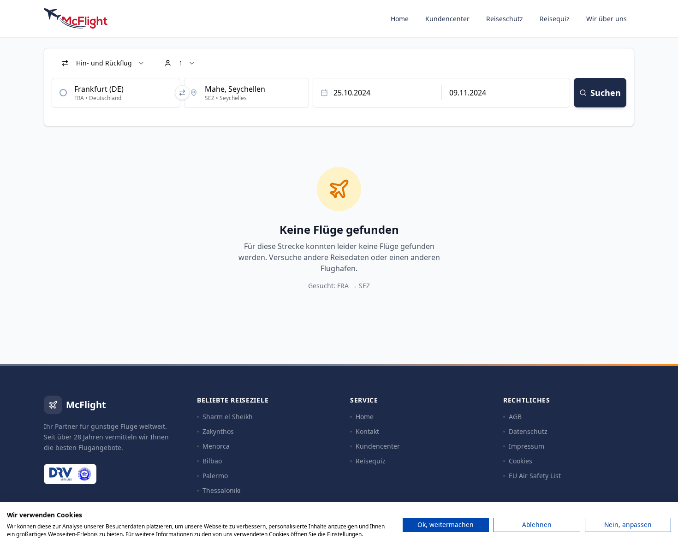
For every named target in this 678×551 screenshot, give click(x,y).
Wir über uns (606, 18)
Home (400, 18)
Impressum (526, 446)
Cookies (520, 460)
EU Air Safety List (535, 475)
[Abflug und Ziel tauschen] (182, 92)
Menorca (216, 446)
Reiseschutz (504, 18)
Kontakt (367, 431)
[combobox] (116, 92)
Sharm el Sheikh (227, 416)
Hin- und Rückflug (104, 63)
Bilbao (212, 460)
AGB (515, 416)
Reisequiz (555, 18)
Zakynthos (218, 431)
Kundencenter (447, 18)
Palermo (215, 475)
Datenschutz (528, 431)
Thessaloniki (221, 490)
